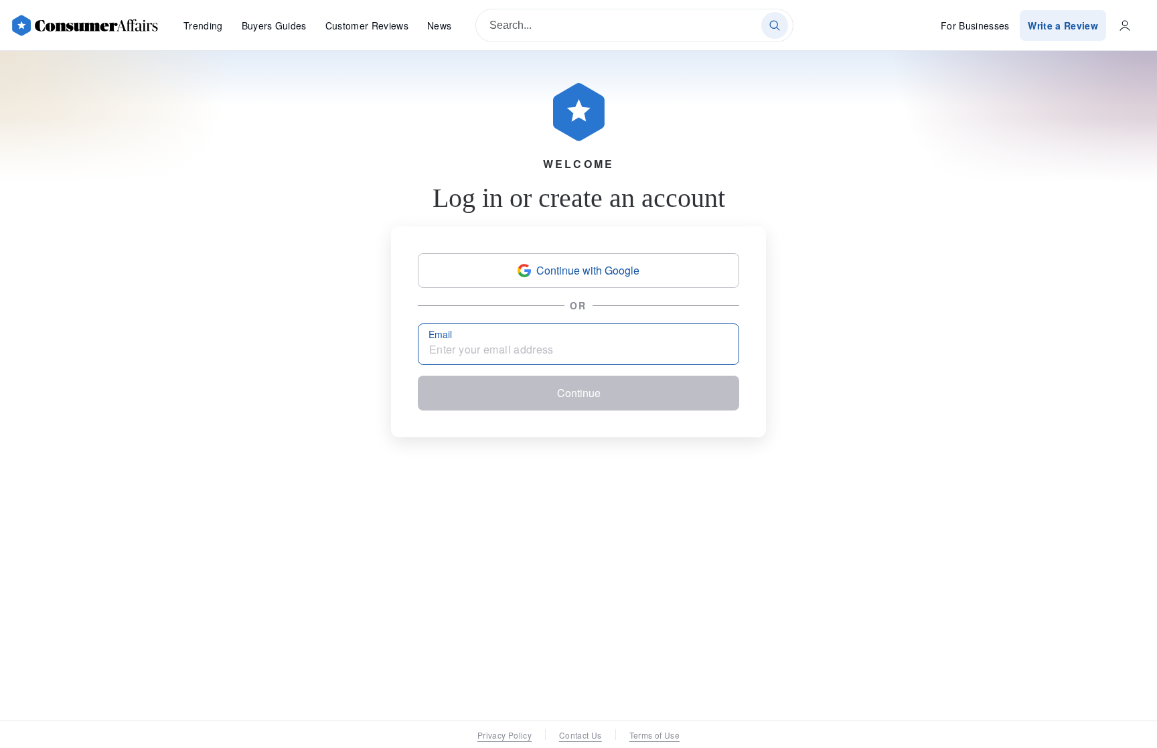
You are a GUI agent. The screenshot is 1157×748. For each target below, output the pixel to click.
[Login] (1125, 25)
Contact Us (580, 735)
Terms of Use (654, 735)
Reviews (366, 25)
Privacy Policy (504, 735)
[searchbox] (634, 25)
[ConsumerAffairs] (84, 25)
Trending (203, 25)
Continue (579, 392)
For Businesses (975, 25)
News (439, 25)
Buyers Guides (274, 25)
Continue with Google (587, 270)
